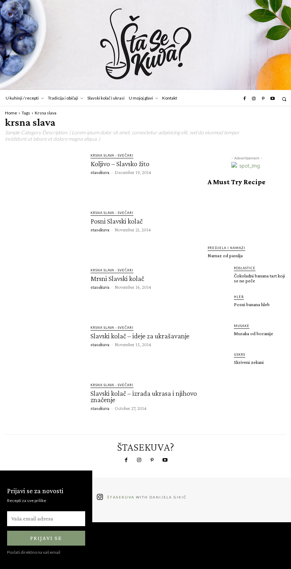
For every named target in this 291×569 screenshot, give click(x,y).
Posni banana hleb (252, 304)
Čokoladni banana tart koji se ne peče (259, 278)
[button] (284, 99)
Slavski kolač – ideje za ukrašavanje (140, 336)
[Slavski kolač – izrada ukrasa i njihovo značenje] (44, 404)
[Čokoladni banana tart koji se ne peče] (219, 276)
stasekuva (99, 172)
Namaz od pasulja (225, 255)
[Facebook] (244, 98)
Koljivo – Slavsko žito (119, 164)
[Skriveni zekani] (219, 363)
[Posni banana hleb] (219, 305)
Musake (241, 326)
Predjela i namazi (226, 248)
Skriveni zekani (249, 362)
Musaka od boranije (253, 333)
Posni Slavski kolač (116, 221)
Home (11, 113)
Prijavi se (46, 538)
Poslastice (245, 268)
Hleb (239, 297)
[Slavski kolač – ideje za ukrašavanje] (44, 346)
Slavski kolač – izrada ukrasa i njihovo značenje (143, 396)
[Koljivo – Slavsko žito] (44, 174)
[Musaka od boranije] (219, 334)
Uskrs (239, 354)
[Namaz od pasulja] (247, 215)
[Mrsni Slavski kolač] (44, 289)
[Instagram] (253, 98)
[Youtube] (272, 98)
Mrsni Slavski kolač (117, 278)
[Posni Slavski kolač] (44, 231)
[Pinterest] (263, 98)
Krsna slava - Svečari (111, 155)
